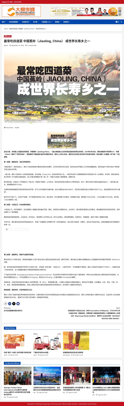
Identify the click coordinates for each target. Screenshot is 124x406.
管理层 (57, 22)
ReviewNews (83, 404)
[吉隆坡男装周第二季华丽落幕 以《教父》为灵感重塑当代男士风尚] (77, 376)
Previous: (13, 309)
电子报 (35, 22)
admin (6, 45)
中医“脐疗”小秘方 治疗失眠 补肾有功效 (17, 352)
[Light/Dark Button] (117, 22)
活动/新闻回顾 (13, 22)
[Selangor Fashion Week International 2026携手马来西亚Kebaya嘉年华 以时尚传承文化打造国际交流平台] (17, 376)
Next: (94, 313)
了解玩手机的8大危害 (40, 352)
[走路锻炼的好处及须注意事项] (77, 341)
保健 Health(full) (10, 347)
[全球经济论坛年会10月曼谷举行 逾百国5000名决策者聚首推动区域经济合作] (47, 376)
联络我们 (66, 22)
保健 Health (7, 36)
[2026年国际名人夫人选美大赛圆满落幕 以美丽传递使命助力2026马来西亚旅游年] (106, 376)
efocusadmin (66, 355)
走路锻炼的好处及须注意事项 (73, 352)
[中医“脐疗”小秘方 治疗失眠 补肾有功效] (17, 341)
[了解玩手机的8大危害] (47, 341)
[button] (121, 22)
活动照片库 (25, 22)
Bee (5, 397)
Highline (8, 345)
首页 (3, 22)
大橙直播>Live (46, 22)
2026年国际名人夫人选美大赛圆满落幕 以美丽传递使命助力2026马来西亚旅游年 (106, 390)
